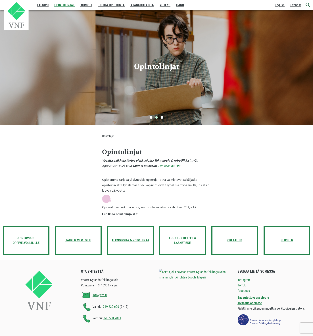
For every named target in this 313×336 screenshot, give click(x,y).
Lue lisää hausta (169, 166)
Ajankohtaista (142, 5)
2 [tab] (156, 117)
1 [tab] (151, 117)
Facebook (243, 291)
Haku (180, 5)
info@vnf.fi (100, 295)
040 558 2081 (112, 318)
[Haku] (308, 5)
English (280, 5)
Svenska (295, 5)
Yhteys (165, 5)
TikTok (241, 285)
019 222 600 (111, 306)
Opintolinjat (64, 5)
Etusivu (43, 5)
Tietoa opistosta (111, 5)
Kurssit (86, 5)
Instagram (244, 280)
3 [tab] (162, 117)
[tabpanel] (156, 67)
